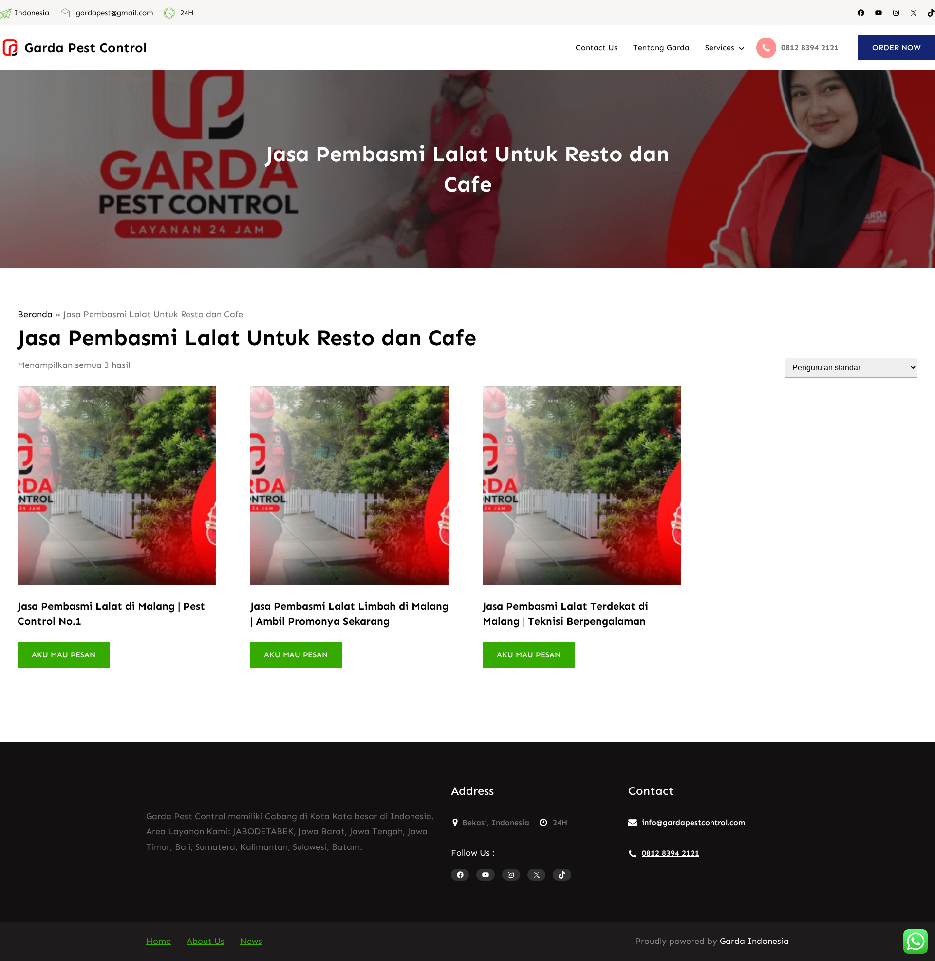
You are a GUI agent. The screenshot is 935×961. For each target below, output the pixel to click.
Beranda (35, 314)
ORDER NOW (896, 47)
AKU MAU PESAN (63, 654)
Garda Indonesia (754, 941)
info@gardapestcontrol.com (693, 822)
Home (158, 941)
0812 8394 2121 (670, 853)
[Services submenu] (741, 47)
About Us (205, 941)
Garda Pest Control (85, 47)
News (251, 941)
